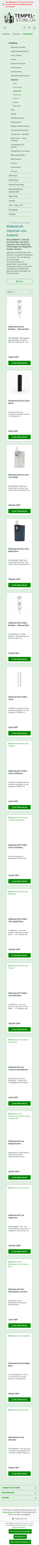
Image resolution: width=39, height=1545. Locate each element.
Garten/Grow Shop (16, 185)
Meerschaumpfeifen (18, 155)
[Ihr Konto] (29, 28)
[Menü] (4, 28)
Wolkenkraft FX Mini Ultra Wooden (17, 994)
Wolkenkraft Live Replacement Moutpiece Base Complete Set (16, 1142)
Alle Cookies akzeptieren (20, 1542)
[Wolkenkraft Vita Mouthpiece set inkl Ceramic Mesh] (19, 1272)
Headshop (13, 43)
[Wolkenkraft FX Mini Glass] (19, 679)
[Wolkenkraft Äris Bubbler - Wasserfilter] (19, 309)
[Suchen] (24, 28)
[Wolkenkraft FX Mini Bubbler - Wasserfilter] (19, 605)
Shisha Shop (14, 180)
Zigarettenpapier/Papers (20, 51)
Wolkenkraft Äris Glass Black (19, 402)
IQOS (13, 110)
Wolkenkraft (17, 91)
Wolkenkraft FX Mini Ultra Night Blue (17, 920)
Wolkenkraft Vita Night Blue (19, 1364)
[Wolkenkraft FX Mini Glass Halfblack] (19, 753)
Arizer (15, 83)
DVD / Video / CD (16, 205)
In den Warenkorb (19, 363)
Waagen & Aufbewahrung (20, 126)
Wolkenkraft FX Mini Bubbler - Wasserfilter (18, 624)
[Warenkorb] (34, 28)
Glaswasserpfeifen (17, 118)
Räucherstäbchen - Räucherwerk (16, 190)
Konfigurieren (20, 1537)
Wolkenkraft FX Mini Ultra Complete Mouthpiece (17, 846)
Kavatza (14, 163)
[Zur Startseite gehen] (19, 17)
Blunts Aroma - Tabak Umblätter (18, 139)
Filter (21, 281)
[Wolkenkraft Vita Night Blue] (19, 1346)
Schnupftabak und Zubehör (17, 146)
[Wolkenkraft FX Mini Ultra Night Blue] (19, 901)
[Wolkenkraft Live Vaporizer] (19, 1198)
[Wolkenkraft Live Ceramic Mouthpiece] (19, 1049)
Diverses (14, 171)
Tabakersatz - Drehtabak (20, 134)
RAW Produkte (16, 159)
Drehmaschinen (16, 72)
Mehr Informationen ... (19, 1527)
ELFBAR (13, 114)
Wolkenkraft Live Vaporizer (16, 1216)
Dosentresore (16, 167)
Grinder (13, 59)
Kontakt (5, 1497)
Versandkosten (8, 1512)
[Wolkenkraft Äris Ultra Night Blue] (19, 531)
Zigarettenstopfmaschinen (20, 76)
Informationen (8, 1492)
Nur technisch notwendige (20, 1531)
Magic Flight (17, 106)
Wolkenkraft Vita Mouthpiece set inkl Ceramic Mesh (17, 1290)
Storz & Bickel (17, 87)
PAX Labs (16, 98)
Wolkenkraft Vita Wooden (16, 1438)
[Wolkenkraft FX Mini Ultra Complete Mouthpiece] (19, 827)
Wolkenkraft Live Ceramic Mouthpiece (18, 1068)
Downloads (13, 210)
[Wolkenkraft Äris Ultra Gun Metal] (19, 457)
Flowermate (17, 95)
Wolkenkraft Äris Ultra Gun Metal (18, 476)
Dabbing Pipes (16, 122)
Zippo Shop (13, 196)
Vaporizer (14, 80)
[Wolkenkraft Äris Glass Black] (19, 383)
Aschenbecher (16, 67)
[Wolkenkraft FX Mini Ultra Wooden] (19, 975)
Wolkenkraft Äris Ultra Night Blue (18, 550)
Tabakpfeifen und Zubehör (20, 151)
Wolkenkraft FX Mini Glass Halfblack (17, 772)
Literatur (12, 201)
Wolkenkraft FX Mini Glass (17, 698)
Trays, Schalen (16, 55)
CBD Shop (13, 176)
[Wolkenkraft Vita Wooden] (19, 1420)
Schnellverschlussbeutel (19, 130)
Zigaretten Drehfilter (18, 47)
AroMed (15, 102)
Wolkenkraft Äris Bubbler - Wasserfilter (18, 328)
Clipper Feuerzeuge (18, 63)
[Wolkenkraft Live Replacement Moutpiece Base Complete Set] (19, 1124)
